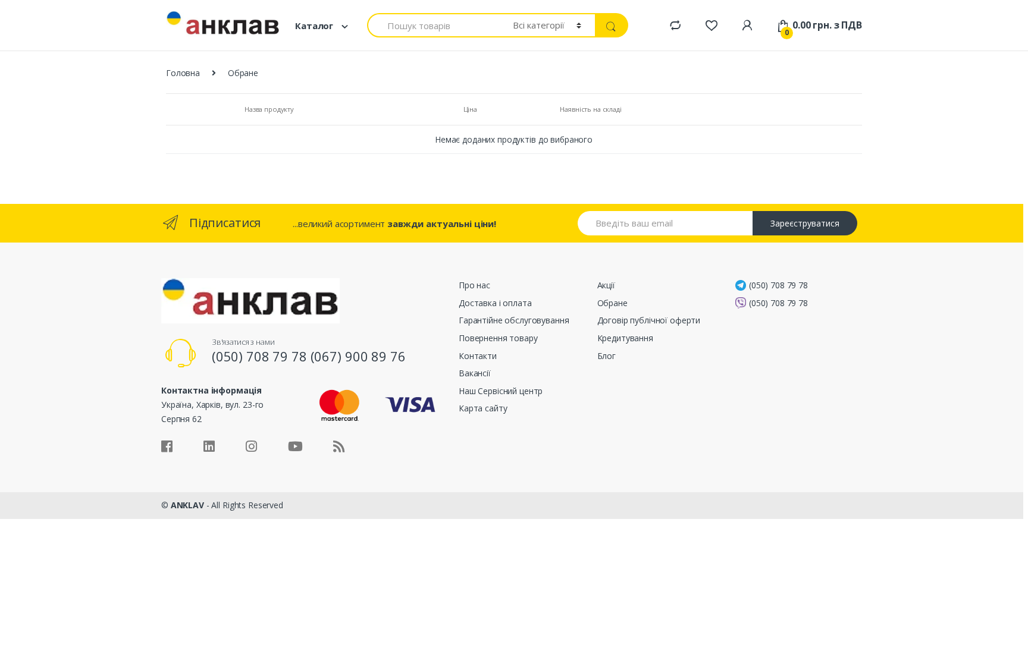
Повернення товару (498, 338)
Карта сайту (483, 408)
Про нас (474, 285)
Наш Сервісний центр (501, 390)
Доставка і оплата (495, 303)
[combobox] (433, 25)
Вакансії (475, 373)
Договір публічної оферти (649, 320)
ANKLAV (187, 505)
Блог (606, 355)
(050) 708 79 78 (778, 285)
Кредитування (625, 338)
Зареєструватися (804, 223)
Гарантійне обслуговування (514, 320)
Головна (183, 72)
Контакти (478, 355)
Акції (606, 285)
